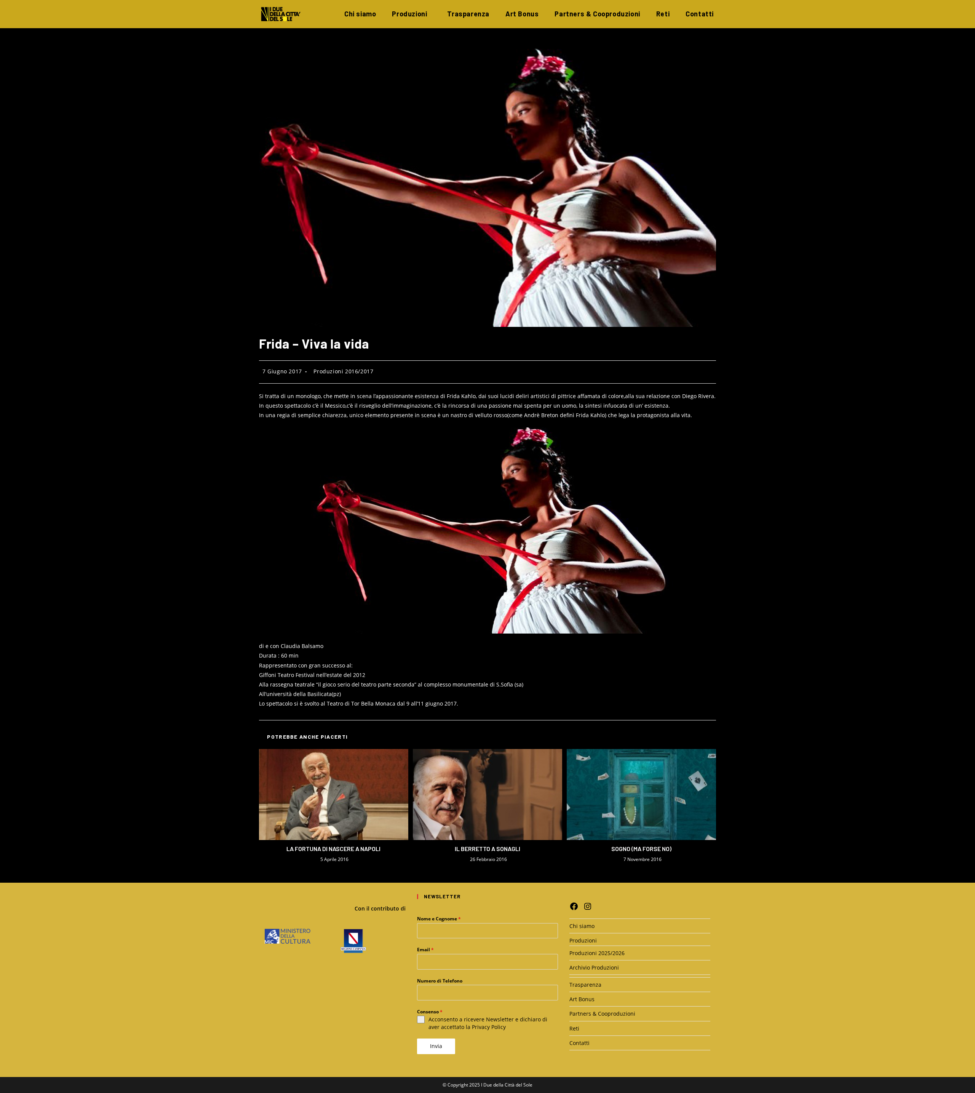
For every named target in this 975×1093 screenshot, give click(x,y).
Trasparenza (585, 984)
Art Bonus (582, 999)
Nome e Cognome (439, 918)
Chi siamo (582, 926)
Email (425, 949)
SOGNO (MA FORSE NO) (641, 848)
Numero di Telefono (439, 981)
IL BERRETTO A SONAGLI (487, 848)
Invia (436, 1046)
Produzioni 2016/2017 (343, 371)
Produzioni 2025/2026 (597, 953)
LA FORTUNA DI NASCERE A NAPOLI (333, 848)
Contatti (579, 1043)
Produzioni (583, 940)
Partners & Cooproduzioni (602, 1013)
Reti (574, 1028)
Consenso (430, 1011)
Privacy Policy (489, 1027)
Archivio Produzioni (594, 967)
